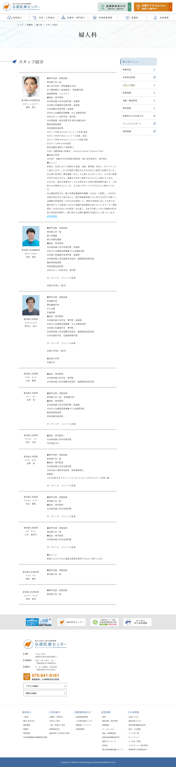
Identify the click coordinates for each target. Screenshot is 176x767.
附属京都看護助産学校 (110, 737)
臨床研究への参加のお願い (60, 733)
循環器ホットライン (83, 725)
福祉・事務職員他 (109, 733)
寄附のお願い (31, 693)
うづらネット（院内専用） (139, 745)
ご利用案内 (54, 712)
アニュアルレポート (132, 123)
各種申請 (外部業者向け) (138, 749)
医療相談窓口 (55, 729)
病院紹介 (26, 712)
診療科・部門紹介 (56, 717)
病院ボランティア (109, 741)
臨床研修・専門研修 (110, 721)
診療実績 (127, 92)
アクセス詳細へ (32, 686)
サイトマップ (134, 737)
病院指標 (127, 131)
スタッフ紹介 (129, 85)
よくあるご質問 (135, 741)
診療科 (30, 24)
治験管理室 (80, 729)
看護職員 (105, 725)
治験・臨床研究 (130, 100)
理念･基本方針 (28, 721)
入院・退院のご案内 (57, 725)
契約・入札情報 (135, 729)
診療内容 (127, 69)
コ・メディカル (108, 729)
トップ (20, 24)
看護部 (25, 729)
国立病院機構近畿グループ (112, 749)
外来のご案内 (55, 721)
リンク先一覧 (134, 733)
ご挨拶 (25, 717)
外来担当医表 (129, 77)
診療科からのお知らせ (133, 115)
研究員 (104, 745)
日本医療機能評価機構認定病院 (35, 737)
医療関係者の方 (83, 712)
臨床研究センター (135, 721)
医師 (104, 717)
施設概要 (26, 725)
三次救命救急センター (84, 721)
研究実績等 (52, 216)
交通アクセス (134, 717)
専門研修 (127, 108)
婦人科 (39, 24)
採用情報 (105, 712)
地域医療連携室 (82, 717)
